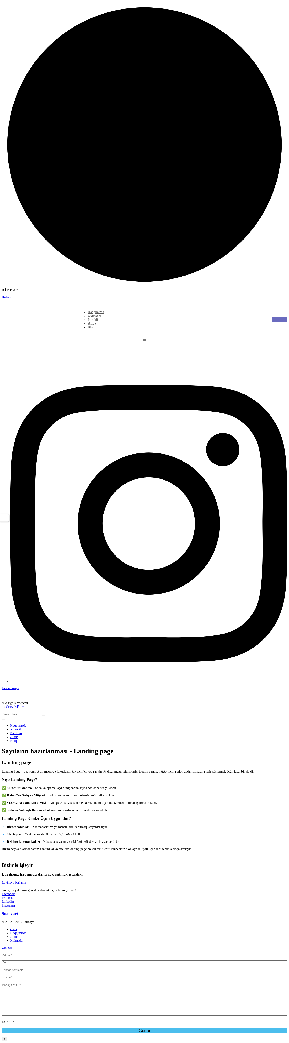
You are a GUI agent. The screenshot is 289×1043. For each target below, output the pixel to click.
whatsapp (8, 947)
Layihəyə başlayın (14, 882)
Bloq (91, 327)
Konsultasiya (10, 688)
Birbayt (7, 297)
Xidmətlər (94, 316)
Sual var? (10, 913)
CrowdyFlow (15, 706)
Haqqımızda (96, 312)
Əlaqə (92, 323)
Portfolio (93, 319)
